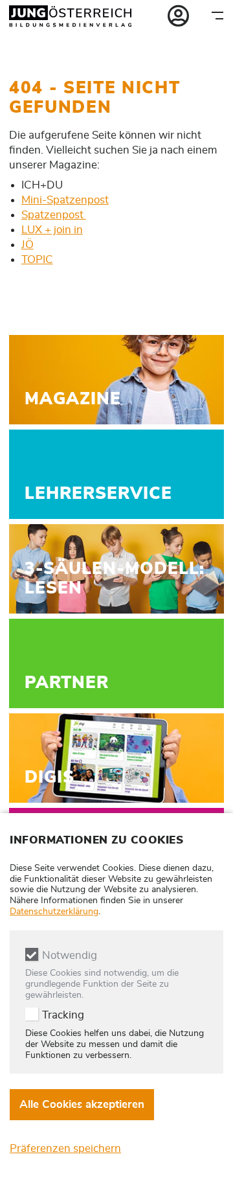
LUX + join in (52, 229)
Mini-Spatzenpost (65, 199)
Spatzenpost (53, 214)
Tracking (63, 1014)
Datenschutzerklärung (54, 911)
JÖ (27, 244)
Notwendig (69, 955)
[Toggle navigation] (217, 15)
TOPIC (37, 259)
